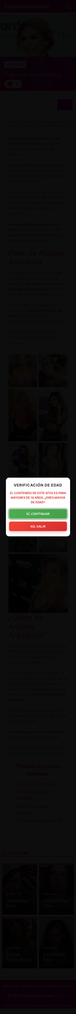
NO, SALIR (38, 526)
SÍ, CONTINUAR (38, 514)
